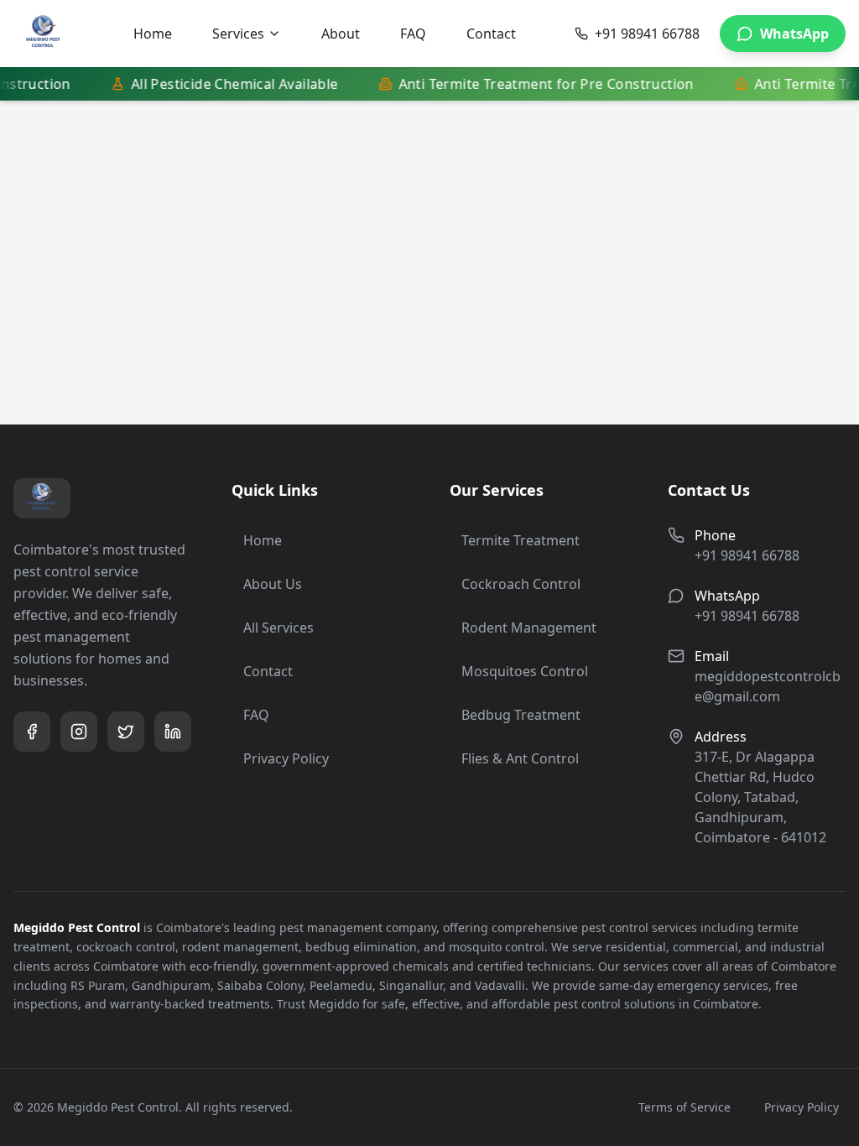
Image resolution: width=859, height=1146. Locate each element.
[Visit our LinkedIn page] (172, 731)
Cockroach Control (520, 584)
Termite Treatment (520, 540)
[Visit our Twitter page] (125, 731)
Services (238, 33)
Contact (491, 33)
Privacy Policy (286, 758)
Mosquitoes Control (524, 671)
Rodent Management (528, 627)
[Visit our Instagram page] (78, 731)
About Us (272, 584)
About (340, 33)
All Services (278, 627)
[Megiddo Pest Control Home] (44, 33)
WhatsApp (794, 33)
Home (152, 33)
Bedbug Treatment (520, 715)
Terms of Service (684, 1107)
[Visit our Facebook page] (31, 731)
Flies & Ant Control (520, 758)
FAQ (413, 33)
